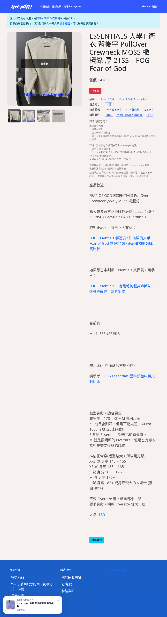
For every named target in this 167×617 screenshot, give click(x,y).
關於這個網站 (71, 577)
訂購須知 (68, 584)
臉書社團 (65, 23)
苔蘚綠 (147, 109)
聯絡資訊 (68, 591)
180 (102, 514)
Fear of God (107, 99)
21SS (109, 114)
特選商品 (45, 6)
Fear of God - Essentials (132, 99)
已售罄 (95, 91)
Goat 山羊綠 (112, 109)
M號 (108, 104)
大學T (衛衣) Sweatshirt (129, 114)
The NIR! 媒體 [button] (149, 6)
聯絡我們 (96, 540)
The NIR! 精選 (119, 570)
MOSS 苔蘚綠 (132, 109)
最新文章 (56, 6)
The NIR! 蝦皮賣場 (49, 18)
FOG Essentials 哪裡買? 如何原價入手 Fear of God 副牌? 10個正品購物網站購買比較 (121, 243)
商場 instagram (72, 6)
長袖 (149, 114)
